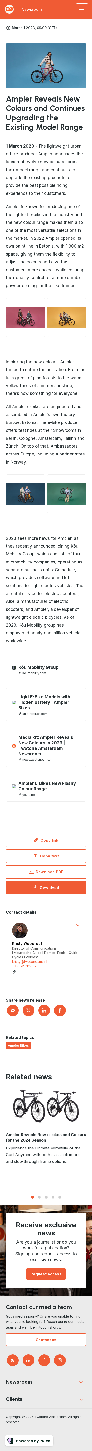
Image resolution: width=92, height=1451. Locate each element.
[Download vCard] (77, 924)
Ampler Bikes (18, 1045)
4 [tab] (53, 1197)
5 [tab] (59, 1197)
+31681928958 (24, 966)
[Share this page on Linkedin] (44, 1010)
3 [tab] (46, 1197)
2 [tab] (39, 1197)
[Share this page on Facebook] (60, 1010)
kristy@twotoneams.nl (29, 961)
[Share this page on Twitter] (28, 1010)
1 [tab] (32, 1197)
